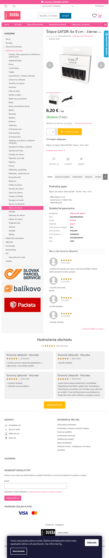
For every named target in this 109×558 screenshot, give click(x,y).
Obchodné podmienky (51, 6)
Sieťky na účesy (15, 185)
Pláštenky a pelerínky (18, 169)
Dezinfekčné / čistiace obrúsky (22, 76)
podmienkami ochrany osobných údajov (45, 491)
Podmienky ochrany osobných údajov (73, 428)
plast (72, 224)
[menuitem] (7, 24)
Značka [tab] (98, 176)
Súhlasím (92, 542)
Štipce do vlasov (16, 207)
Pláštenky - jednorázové (19, 173)
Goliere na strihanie (17, 79)
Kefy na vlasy (14, 91)
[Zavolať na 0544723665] (8, 6)
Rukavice (12, 181)
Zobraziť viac (54, 405)
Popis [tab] (50, 176)
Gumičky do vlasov (17, 83)
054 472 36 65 (14, 429)
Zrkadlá (12, 230)
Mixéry (11, 110)
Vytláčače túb (14, 223)
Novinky (9, 43)
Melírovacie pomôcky (18, 98)
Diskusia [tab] (88, 176)
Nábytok (9, 242)
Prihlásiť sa (13, 498)
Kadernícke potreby (14, 50)
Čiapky (11, 72)
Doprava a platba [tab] (62, 176)
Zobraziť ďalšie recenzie (92, 328)
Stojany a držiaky (16, 196)
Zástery (12, 227)
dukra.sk (12, 438)
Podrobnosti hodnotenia (82, 36)
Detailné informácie (54, 150)
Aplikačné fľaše (15, 60)
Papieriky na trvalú (16, 158)
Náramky (12, 114)
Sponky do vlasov (16, 188)
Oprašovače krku (16, 150)
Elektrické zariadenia (15, 238)
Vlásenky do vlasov (17, 215)
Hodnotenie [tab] (77, 176)
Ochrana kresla (15, 129)
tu (61, 543)
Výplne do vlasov (16, 219)
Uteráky (12, 211)
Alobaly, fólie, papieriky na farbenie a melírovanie (24, 55)
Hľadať (65, 16)
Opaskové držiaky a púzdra (20, 146)
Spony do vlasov (16, 192)
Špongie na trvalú (16, 200)
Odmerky (13, 125)
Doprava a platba (64, 432)
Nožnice (12, 121)
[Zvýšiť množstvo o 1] (56, 130)
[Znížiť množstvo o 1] (56, 133)
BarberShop (11, 249)
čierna (73, 220)
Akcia (8, 39)
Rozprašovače (15, 177)
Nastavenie (19, 551)
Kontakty (61, 450)
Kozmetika (10, 246)
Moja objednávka (64, 442)
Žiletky (11, 234)
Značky (9, 261)
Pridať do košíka (72, 131)
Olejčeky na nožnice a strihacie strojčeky (22, 141)
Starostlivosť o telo (17, 257)
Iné (7, 253)
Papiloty (12, 162)
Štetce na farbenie (17, 204)
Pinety (11, 166)
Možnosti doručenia (83, 123)
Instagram (59, 524)
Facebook (49, 524)
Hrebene (12, 87)
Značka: (54, 39)
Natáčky (12, 117)
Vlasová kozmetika (14, 46)
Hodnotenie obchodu (54, 339)
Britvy (11, 64)
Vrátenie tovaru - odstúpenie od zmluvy (74, 446)
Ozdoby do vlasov (16, 154)
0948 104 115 (14, 433)
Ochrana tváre (15, 137)
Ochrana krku (14, 133)
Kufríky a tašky (15, 95)
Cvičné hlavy (14, 68)
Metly (11, 102)
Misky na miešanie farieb (19, 106)
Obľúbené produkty (65, 439)
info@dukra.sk (15, 425)
